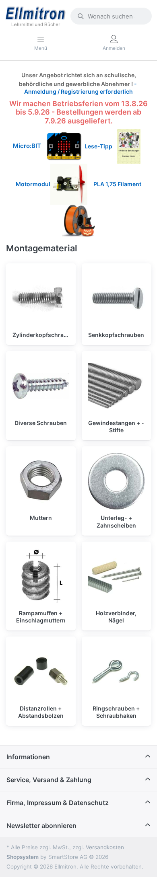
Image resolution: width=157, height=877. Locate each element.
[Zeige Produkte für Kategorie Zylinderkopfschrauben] (40, 298)
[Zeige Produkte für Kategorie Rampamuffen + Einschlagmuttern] (40, 576)
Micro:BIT (27, 146)
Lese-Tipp (101, 146)
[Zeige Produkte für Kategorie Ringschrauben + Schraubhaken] (116, 671)
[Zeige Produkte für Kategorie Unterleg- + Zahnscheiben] (116, 481)
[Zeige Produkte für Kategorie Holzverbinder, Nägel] (116, 576)
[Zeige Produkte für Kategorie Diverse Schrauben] (40, 385)
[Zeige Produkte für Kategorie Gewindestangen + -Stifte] (116, 385)
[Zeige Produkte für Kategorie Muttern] (40, 481)
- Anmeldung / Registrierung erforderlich (81, 87)
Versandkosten (105, 847)
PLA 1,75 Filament (118, 184)
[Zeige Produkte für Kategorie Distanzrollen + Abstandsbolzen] (40, 671)
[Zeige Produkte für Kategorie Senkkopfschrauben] (116, 298)
